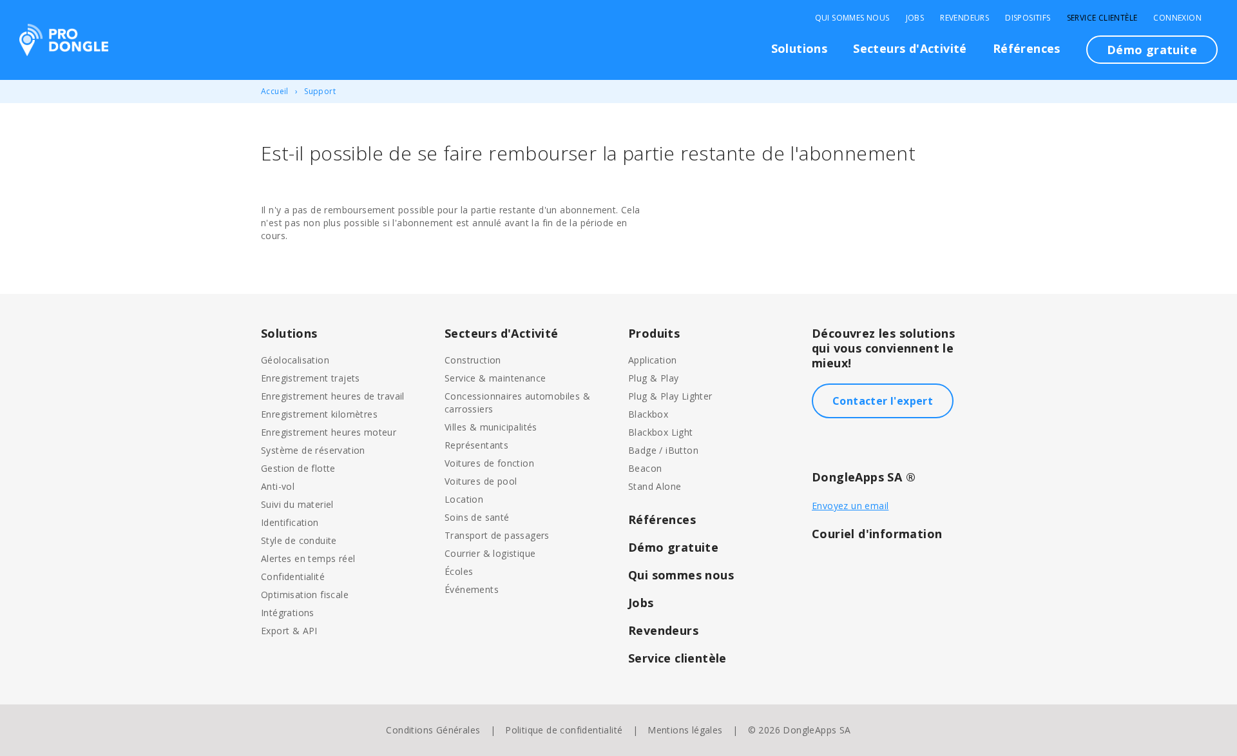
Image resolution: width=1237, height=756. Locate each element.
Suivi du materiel (297, 504)
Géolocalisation (295, 360)
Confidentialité (293, 576)
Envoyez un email (850, 505)
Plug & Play (653, 378)
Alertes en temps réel (308, 558)
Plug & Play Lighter (670, 396)
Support (320, 91)
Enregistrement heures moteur (328, 432)
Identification (290, 522)
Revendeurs (964, 18)
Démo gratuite (1152, 49)
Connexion (1177, 18)
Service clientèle (1102, 18)
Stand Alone (654, 486)
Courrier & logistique (490, 553)
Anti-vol (277, 486)
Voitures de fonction (489, 463)
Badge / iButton (663, 450)
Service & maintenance (495, 378)
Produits (654, 333)
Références (1026, 48)
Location (464, 499)
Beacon (645, 468)
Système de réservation (313, 450)
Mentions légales (684, 730)
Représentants (476, 445)
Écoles (459, 571)
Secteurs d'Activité (910, 48)
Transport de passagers (497, 535)
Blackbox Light (660, 432)
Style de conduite (299, 540)
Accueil (275, 91)
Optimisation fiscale (305, 594)
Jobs (915, 18)
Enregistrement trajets (310, 378)
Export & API (289, 631)
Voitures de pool (481, 481)
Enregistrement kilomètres (319, 414)
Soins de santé (477, 517)
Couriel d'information (877, 533)
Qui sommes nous (852, 18)
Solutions (799, 48)
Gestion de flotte (298, 468)
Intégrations (287, 612)
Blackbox (648, 414)
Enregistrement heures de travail (333, 396)
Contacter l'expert (882, 401)
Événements (472, 589)
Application (652, 360)
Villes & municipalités (491, 427)
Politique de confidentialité (563, 730)
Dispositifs (1027, 18)
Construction (473, 360)
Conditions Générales (433, 730)
